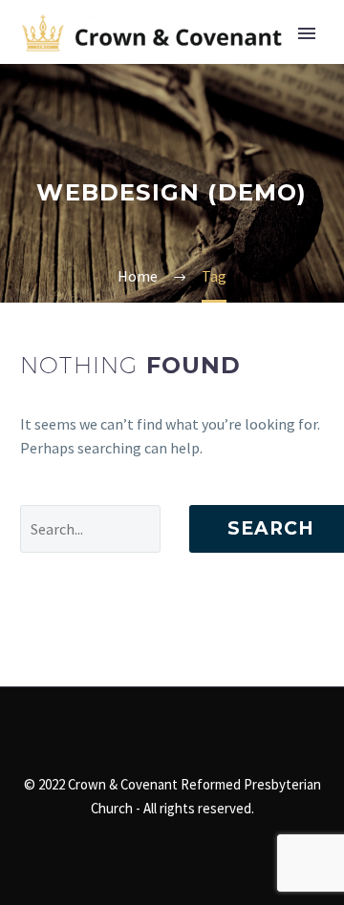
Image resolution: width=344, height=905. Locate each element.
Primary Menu (307, 33)
